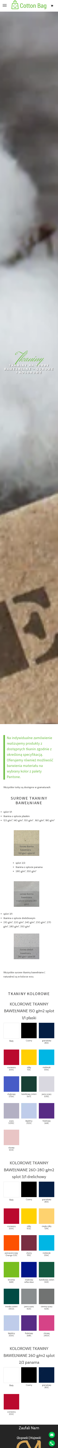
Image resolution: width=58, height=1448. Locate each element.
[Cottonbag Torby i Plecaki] (29, 6)
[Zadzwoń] (52, 1443)
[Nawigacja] (5, 5)
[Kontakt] (52, 1435)
